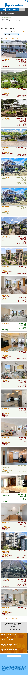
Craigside (4, 270)
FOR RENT (8, 9)
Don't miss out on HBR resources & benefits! (9, 650)
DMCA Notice (23, 659)
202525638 (5, 177)
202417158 (5, 608)
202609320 (5, 148)
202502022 (5, 551)
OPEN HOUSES (15, 9)
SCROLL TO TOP (13, 656)
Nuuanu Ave (6, 64)
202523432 (5, 267)
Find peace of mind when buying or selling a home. (7, 641)
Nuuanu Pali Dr (7, 93)
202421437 (5, 295)
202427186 (5, 89)
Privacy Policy (4, 660)
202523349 (5, 437)
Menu (26, 8)
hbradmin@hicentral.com (15, 631)
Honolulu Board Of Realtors (14, 5)
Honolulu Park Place (6, 355)
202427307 (5, 522)
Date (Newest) (21, 31)
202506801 (5, 380)
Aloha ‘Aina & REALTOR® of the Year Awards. (9, 646)
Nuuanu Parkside (5, 582)
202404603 (5, 59)
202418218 (5, 579)
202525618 (5, 207)
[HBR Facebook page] (25, 1)
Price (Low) (14, 31)
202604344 (5, 118)
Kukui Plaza (4, 526)
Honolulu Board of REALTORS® (14, 659)
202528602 (5, 236)
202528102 (5, 494)
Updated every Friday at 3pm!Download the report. (8, 636)
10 (15, 38)
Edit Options (23, 24)
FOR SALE (3, 9)
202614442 (5, 323)
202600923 (5, 408)
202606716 (5, 352)
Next (17, 38)
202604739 (5, 466)
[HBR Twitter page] (27, 1)
